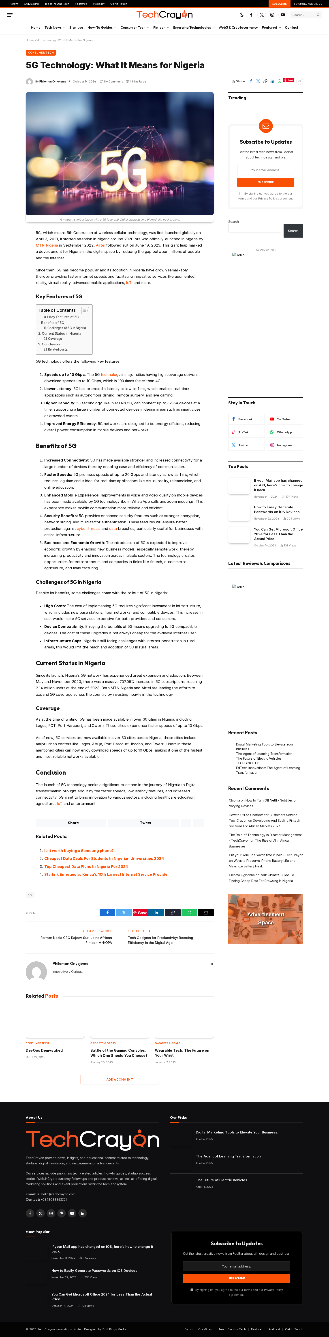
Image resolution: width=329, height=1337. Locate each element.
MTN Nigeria (47, 245)
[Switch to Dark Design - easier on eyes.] (242, 15)
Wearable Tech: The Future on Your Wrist (182, 1052)
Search (233, 221)
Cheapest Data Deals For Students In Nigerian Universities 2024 (104, 858)
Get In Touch (118, 3)
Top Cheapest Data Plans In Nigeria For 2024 (86, 866)
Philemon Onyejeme (52, 81)
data (113, 528)
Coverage (55, 338)
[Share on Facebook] (251, 81)
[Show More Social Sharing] (299, 81)
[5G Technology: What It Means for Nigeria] (120, 153)
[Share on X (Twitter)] (258, 81)
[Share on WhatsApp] (279, 81)
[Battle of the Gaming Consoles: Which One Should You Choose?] (119, 1021)
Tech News (53, 27)
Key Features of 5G (64, 317)
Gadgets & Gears (103, 1043)
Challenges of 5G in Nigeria (66, 328)
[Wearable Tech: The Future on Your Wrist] (184, 1021)
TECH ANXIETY (247, 763)
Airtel (100, 245)
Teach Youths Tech (57, 3)
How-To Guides (100, 27)
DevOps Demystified (44, 1050)
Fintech (159, 27)
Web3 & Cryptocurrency (238, 27)
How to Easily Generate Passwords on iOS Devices (277, 509)
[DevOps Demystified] (55, 1021)
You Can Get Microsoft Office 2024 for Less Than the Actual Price (278, 534)
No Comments (113, 81)
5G (30, 895)
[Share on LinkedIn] (272, 81)
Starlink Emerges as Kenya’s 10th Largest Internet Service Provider (106, 874)
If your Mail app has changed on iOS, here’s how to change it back (278, 485)
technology (110, 374)
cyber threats (88, 528)
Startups (76, 27)
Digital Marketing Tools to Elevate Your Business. (237, 1132)
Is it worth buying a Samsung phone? (79, 850)
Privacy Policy (267, 198)
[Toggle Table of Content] (83, 310)
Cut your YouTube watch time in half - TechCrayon (266, 855)
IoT (128, 282)
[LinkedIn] (10, 276)
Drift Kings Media (114, 1329)
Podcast (99, 3)
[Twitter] (10, 265)
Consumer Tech (132, 27)
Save (290, 80)
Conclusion (51, 344)
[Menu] (10, 15)
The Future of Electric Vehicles (259, 758)
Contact (291, 27)
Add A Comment (120, 1079)
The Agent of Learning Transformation (264, 754)
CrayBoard (31, 3)
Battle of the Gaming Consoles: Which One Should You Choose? (118, 1052)
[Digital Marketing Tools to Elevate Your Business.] (181, 1137)
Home (36, 27)
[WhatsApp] (10, 255)
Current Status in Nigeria (61, 333)
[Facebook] (10, 244)
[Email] (10, 298)
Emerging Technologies (192, 27)
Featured (81, 3)
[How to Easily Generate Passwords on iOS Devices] (239, 512)
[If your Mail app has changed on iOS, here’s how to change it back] (239, 486)
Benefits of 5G (52, 323)
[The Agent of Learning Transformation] (181, 1161)
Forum (14, 3)
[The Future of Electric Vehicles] (181, 1185)
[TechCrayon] (164, 15)
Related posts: (58, 349)
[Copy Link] (265, 81)
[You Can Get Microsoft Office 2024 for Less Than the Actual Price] (239, 535)
